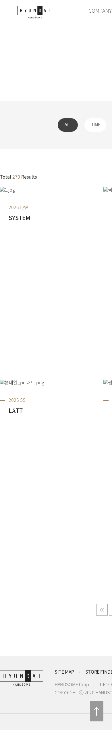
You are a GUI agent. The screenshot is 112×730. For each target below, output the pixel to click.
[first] (102, 610)
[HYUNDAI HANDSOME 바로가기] (38, 13)
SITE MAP (64, 672)
